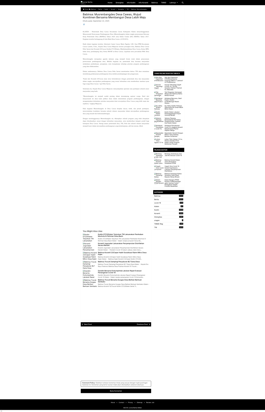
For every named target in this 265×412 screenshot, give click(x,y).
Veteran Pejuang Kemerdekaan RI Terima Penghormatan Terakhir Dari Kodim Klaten (173, 120)
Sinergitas (120, 3)
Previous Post (142, 324)
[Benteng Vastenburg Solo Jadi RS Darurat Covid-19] (159, 155)
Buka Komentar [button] (116, 391)
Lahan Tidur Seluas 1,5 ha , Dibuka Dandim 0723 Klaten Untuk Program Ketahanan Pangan (174, 141)
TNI (155, 227)
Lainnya (173, 3)
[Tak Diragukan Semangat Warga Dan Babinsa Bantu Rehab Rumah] (159, 94)
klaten (156, 206)
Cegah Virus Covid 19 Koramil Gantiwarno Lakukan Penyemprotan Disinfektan (173, 168)
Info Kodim (131, 3)
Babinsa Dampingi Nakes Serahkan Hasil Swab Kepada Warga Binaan (173, 175)
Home (110, 3)
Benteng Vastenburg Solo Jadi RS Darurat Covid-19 (173, 154)
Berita (156, 199)
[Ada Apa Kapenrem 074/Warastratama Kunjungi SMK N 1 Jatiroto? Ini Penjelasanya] (159, 79)
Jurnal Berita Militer (135, 408)
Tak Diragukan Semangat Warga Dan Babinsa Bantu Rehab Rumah (173, 93)
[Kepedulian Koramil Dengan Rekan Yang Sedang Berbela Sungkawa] (159, 134)
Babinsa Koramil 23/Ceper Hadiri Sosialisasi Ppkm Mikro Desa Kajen (122, 253)
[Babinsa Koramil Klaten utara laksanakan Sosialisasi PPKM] (159, 161)
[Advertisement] (116, 151)
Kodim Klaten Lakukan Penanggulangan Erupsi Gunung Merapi (173, 113)
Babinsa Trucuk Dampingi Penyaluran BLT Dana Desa (119, 262)
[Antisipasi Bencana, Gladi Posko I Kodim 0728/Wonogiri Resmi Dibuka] (159, 100)
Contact (121, 402)
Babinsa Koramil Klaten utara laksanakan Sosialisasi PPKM (172, 161)
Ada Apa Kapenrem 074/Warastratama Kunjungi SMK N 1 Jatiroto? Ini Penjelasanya (174, 80)
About (113, 402)
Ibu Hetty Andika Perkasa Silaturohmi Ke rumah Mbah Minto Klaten (174, 107)
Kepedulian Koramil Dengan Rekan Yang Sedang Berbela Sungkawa (174, 134)
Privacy (130, 402)
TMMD (163, 3)
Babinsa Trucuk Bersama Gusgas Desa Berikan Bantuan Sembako (120, 281)
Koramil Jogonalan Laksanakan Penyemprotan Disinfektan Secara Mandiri (121, 244)
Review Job (150, 402)
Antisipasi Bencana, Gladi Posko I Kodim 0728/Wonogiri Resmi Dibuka (173, 101)
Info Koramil (143, 3)
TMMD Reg (158, 224)
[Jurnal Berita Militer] (89, 2)
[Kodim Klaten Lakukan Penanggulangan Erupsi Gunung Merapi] (159, 113)
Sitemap (139, 402)
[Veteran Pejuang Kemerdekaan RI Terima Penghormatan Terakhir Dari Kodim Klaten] (159, 120)
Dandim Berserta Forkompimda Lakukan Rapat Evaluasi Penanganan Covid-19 (120, 271)
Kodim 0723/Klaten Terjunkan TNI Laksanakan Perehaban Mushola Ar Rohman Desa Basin (120, 235)
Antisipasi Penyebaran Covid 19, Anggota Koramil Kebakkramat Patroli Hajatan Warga (173, 128)
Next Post (88, 324)
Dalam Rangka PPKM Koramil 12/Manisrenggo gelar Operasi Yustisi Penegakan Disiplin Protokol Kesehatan (173, 183)
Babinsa (154, 3)
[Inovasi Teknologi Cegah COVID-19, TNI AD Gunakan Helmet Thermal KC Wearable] (159, 86)
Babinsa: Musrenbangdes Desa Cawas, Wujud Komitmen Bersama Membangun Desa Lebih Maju (114, 16)
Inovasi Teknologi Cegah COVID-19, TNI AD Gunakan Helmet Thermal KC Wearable (173, 87)
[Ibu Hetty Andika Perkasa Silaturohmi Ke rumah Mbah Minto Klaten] (159, 107)
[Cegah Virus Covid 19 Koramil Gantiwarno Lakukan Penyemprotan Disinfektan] (159, 168)
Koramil (157, 213)
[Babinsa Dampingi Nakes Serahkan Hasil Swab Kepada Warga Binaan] (159, 175)
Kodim (156, 210)
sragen (157, 220)
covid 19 (157, 203)
